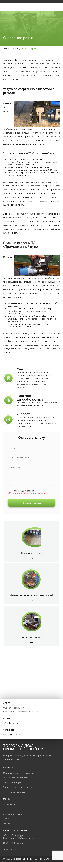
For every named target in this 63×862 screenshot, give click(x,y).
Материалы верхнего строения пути (21, 773)
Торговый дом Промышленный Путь (25, 747)
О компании (9, 804)
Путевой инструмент (13, 782)
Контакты (8, 823)
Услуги (6, 809)
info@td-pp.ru (10, 723)
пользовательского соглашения (29, 493)
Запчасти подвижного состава (18, 787)
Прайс (6, 818)
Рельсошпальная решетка (15, 777)
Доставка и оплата (12, 814)
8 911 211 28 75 (11, 734)
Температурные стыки (14, 792)
